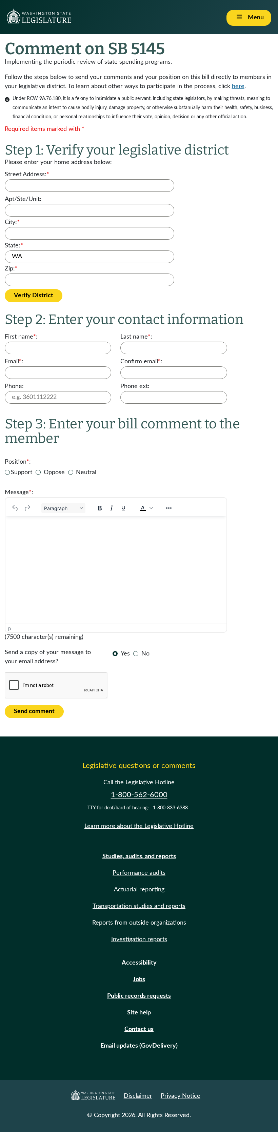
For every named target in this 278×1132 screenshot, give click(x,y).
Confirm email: (141, 362)
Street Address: (27, 174)
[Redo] (27, 508)
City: (12, 222)
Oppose (54, 472)
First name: (21, 337)
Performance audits (139, 873)
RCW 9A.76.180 (44, 98)
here (238, 86)
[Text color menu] (151, 508)
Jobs (139, 979)
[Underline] (123, 508)
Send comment (34, 711)
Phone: (14, 386)
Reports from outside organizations (139, 923)
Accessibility (139, 963)
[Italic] (111, 508)
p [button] (9, 628)
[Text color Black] (143, 508)
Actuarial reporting (139, 890)
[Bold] (99, 508)
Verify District (33, 295)
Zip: (11, 269)
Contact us (139, 1029)
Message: (19, 492)
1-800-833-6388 (170, 808)
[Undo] (15, 508)
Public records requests (139, 996)
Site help (139, 1013)
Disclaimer (138, 1096)
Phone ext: (135, 386)
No (145, 654)
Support (21, 472)
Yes (125, 654)
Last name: (136, 337)
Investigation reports (139, 939)
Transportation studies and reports (139, 906)
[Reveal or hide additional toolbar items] (169, 508)
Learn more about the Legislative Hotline (139, 826)
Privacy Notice (180, 1096)
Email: (14, 362)
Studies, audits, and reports (139, 856)
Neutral (86, 472)
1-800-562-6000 (139, 795)
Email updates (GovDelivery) (139, 1046)
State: (14, 246)
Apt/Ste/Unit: (23, 199)
